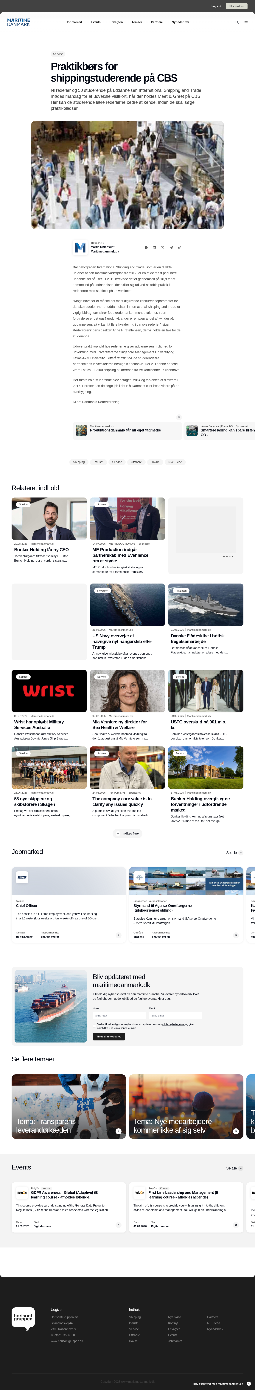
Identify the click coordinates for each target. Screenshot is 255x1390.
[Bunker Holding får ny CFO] (49, 530)
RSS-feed (213, 1323)
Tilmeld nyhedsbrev (109, 1036)
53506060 (68, 1335)
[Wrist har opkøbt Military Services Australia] (49, 705)
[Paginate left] (14, 904)
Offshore (134, 1335)
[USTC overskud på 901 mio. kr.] (205, 705)
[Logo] (18, 22)
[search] (237, 22)
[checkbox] (94, 1026)
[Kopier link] (179, 247)
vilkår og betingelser (173, 1024)
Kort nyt (173, 1323)
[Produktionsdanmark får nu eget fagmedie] (127, 431)
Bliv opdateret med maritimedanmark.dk (218, 1383)
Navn (96, 1008)
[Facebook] (146, 247)
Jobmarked (175, 1341)
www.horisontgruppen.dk (67, 1341)
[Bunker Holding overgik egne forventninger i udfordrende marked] (205, 784)
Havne (133, 1341)
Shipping (135, 1317)
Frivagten (174, 1329)
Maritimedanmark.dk (105, 251)
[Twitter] (162, 247)
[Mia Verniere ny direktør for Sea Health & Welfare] (127, 705)
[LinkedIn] (154, 247)
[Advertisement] (206, 529)
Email (152, 1008)
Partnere (212, 1317)
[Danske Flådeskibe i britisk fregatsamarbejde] (205, 619)
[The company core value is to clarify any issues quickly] (127, 782)
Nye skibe (174, 1317)
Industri (134, 1323)
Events (172, 1335)
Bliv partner (236, 5)
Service (134, 1329)
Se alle (231, 853)
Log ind (216, 5)
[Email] (171, 247)
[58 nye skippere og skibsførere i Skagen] (49, 782)
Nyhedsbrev (215, 1329)
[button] (179, 417)
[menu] (246, 22)
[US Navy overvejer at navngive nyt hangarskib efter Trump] (127, 622)
